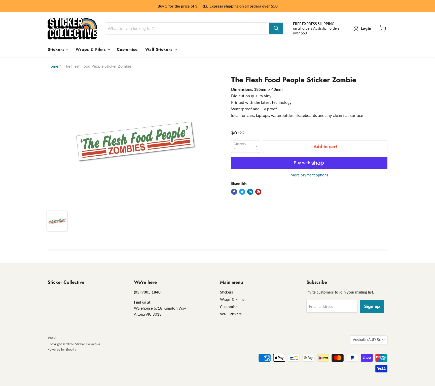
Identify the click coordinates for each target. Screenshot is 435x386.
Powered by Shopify (62, 349)
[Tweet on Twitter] (242, 192)
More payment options (309, 175)
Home (53, 66)
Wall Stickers (159, 49)
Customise (127, 49)
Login (366, 28)
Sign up (372, 306)
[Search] (276, 28)
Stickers (57, 49)
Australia (366, 339)
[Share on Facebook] (234, 192)
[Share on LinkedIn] (250, 192)
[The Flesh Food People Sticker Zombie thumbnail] (57, 221)
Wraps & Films (91, 49)
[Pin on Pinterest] (258, 192)
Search (52, 337)
